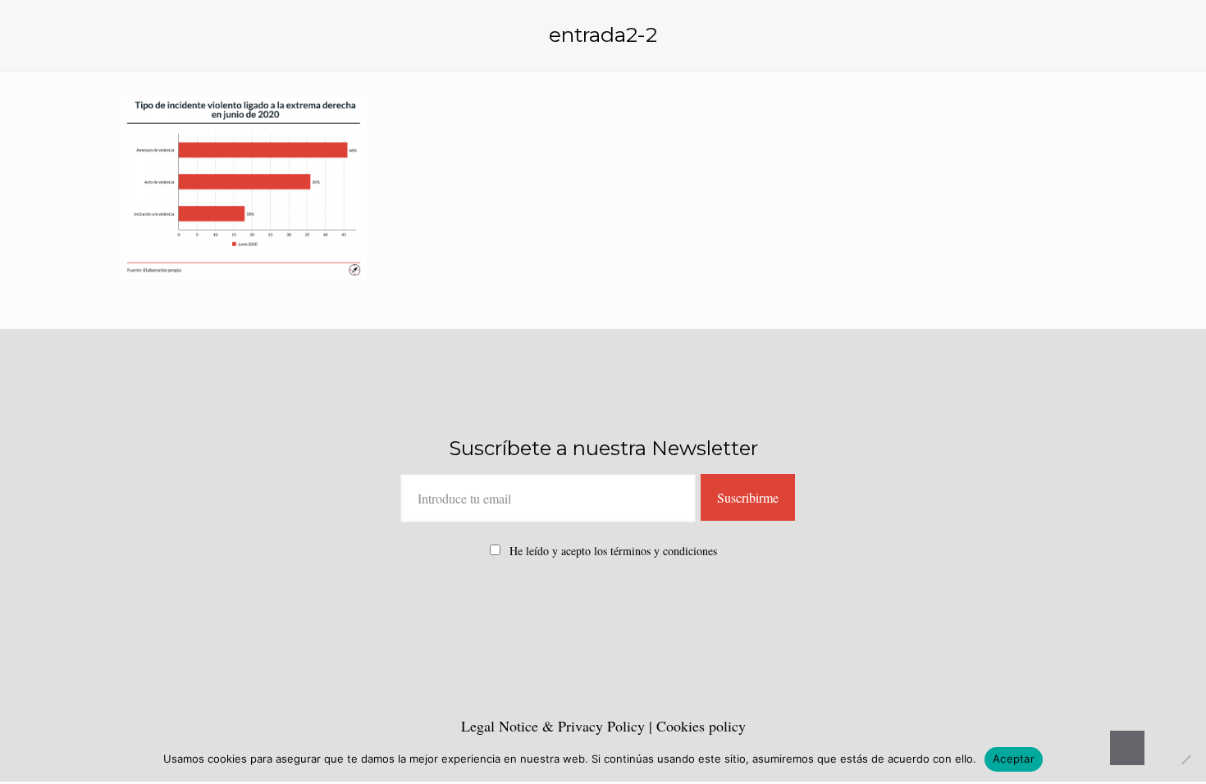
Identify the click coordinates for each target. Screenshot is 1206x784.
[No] (1185, 759)
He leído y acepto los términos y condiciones (613, 550)
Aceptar (1014, 758)
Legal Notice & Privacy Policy (555, 726)
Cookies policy (701, 726)
